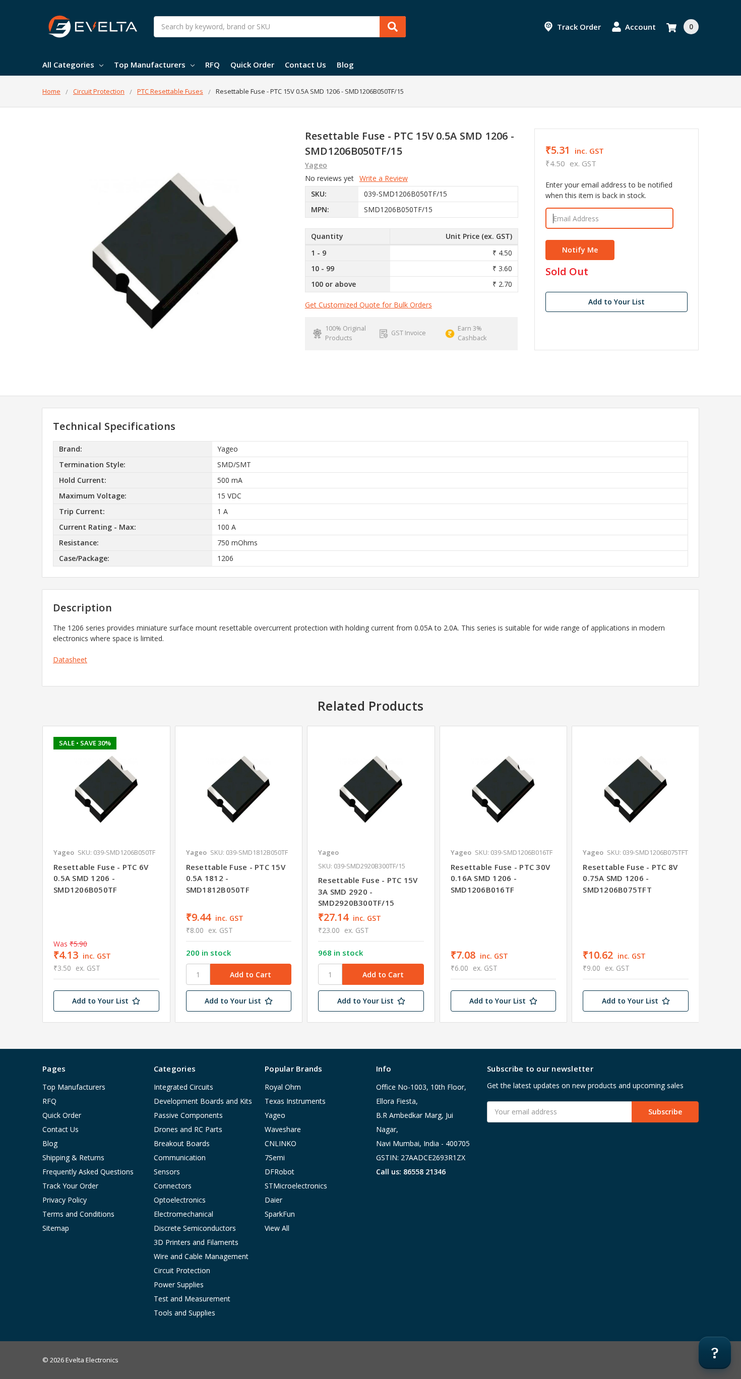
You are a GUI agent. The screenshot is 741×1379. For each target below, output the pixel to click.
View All (277, 1228)
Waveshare (283, 1129)
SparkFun (280, 1214)
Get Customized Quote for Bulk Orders (368, 304)
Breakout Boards (182, 1143)
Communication (180, 1157)
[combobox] (280, 26)
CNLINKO (280, 1143)
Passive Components (188, 1115)
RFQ (212, 64)
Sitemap (55, 1228)
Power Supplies (179, 1284)
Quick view (106, 789)
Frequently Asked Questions (88, 1171)
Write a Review (383, 178)
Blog (345, 64)
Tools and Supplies (184, 1313)
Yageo (275, 1115)
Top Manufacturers (150, 64)
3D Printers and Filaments (196, 1242)
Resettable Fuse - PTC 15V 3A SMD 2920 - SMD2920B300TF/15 (367, 891)
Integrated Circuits (183, 1087)
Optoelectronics (180, 1200)
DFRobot (279, 1171)
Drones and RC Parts (188, 1129)
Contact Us (305, 64)
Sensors (167, 1171)
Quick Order (252, 64)
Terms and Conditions (78, 1214)
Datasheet (70, 659)
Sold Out (566, 272)
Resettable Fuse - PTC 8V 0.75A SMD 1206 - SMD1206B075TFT (630, 878)
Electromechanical (183, 1214)
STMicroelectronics (296, 1185)
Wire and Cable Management (201, 1256)
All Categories (68, 64)
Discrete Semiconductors (195, 1228)
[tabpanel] (106, 874)
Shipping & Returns (73, 1157)
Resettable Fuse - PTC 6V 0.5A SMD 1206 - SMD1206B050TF (100, 878)
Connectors (173, 1185)
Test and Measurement (192, 1298)
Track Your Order (70, 1185)
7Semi (275, 1157)
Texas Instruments (295, 1101)
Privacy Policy (64, 1200)
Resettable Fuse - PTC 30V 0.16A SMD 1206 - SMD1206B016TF (500, 878)
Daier (273, 1200)
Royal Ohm (283, 1087)
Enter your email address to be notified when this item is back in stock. (608, 190)
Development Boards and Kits (203, 1101)
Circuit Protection (182, 1270)
